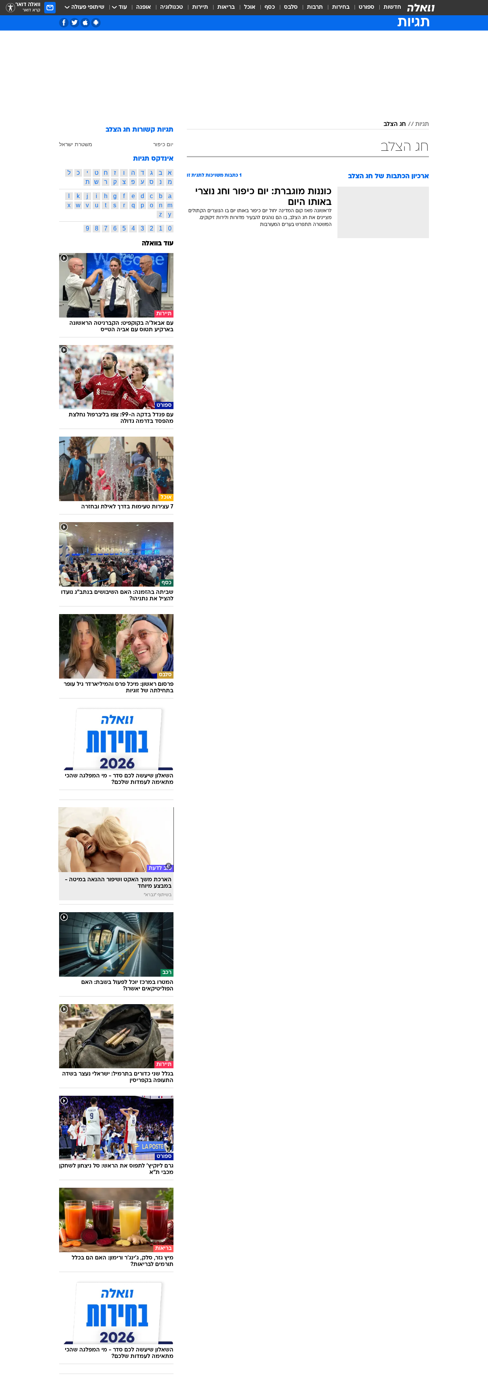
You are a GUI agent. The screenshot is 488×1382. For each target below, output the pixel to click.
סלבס (291, 7)
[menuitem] (387, 7)
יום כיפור (163, 144)
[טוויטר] (74, 22)
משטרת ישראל (75, 144)
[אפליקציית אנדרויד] (96, 22)
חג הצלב (395, 124)
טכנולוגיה (171, 7)
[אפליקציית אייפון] (85, 22)
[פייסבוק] (64, 22)
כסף (270, 7)
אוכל (249, 7)
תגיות (422, 124)
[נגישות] (10, 8)
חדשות (392, 7)
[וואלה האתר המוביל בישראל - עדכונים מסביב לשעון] (421, 7)
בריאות (226, 7)
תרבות (315, 7)
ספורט (366, 7)
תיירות (200, 7)
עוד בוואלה (157, 243)
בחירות (341, 7)
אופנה (143, 7)
